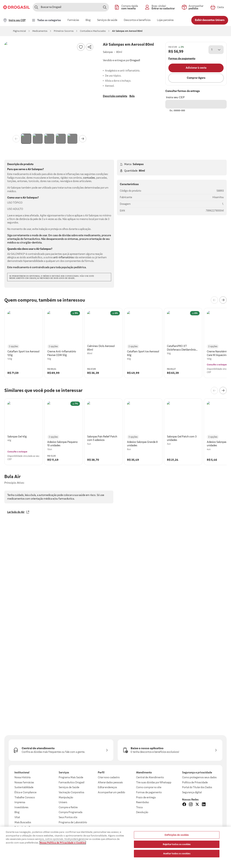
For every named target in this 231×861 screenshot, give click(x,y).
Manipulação (66, 797)
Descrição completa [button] (115, 96)
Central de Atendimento (150, 777)
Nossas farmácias (24, 782)
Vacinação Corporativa (71, 792)
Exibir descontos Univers (210, 20)
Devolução (142, 812)
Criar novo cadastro (109, 777)
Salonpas (138, 164)
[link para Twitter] (197, 805)
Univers (63, 802)
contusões (89, 177)
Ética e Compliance (25, 792)
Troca (139, 807)
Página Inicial (19, 31)
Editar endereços (107, 787)
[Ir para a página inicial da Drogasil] (16, 7)
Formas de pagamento (149, 792)
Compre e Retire (68, 807)
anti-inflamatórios (63, 257)
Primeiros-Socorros (63, 31)
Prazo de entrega (146, 797)
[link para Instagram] (191, 805)
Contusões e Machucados (93, 31)
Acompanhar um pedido (111, 792)
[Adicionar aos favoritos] (80, 47)
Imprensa (19, 802)
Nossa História (22, 777)
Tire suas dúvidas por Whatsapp (153, 782)
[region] (115, 844)
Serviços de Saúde (69, 787)
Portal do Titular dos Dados (197, 787)
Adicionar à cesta (196, 67)
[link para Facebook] (184, 805)
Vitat (17, 817)
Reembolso (142, 802)
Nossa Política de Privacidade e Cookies (63, 842)
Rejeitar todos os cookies (177, 844)
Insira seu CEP (175, 97)
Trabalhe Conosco (24, 797)
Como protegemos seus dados (199, 777)
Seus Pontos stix (68, 817)
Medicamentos (39, 31)
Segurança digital (192, 792)
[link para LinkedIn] (204, 805)
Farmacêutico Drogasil (71, 782)
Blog (16, 812)
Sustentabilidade (23, 787)
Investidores (21, 807)
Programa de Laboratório (73, 822)
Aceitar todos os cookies (176, 853)
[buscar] (104, 7)
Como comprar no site (148, 787)
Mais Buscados (22, 822)
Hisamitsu (218, 197)
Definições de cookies (177, 835)
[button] (49, 87)
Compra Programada (70, 812)
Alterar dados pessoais (110, 782)
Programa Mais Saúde (71, 777)
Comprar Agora (196, 77)
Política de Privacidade (195, 782)
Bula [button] (132, 96)
